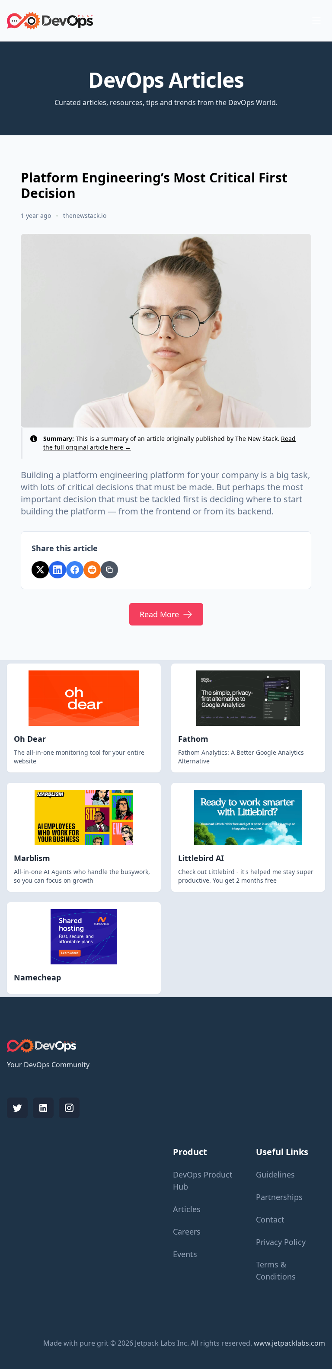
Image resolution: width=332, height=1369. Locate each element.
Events (185, 1254)
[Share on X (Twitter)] (40, 569)
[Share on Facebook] (74, 569)
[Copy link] (109, 569)
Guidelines (275, 1174)
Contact (270, 1219)
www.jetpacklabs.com (289, 1343)
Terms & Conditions (276, 1270)
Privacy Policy (281, 1242)
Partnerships (279, 1197)
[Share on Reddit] (92, 569)
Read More (159, 614)
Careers (187, 1231)
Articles (187, 1209)
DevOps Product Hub (203, 1180)
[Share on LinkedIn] (57, 569)
